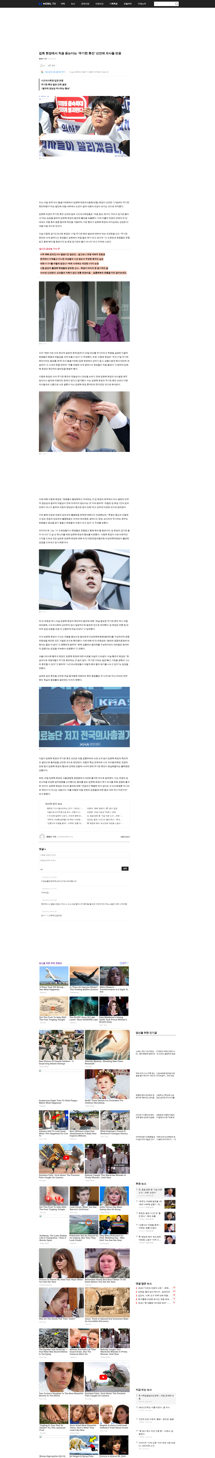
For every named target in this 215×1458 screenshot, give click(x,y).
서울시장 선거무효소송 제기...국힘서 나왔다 (63, 812)
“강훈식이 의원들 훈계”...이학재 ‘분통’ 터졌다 (64, 823)
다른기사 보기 (125, 837)
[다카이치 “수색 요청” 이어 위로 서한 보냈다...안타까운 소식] (156, 1446)
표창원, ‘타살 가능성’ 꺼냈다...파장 (101, 812)
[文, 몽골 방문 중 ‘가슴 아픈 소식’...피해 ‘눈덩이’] (156, 1192)
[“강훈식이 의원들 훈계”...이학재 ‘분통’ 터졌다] (156, 1228)
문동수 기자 (43, 59)
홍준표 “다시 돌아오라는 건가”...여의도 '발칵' (63, 808)
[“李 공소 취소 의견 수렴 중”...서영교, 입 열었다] (156, 1434)
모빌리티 (128, 4)
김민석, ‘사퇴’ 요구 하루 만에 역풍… (154, 1295)
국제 (63, 4)
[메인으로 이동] (47, 4)
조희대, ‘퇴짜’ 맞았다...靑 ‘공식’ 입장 (102, 808)
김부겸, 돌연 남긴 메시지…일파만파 (154, 1292)
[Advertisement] (107, 29)
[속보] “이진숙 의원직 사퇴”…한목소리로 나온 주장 (155, 1288)
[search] (176, 4)
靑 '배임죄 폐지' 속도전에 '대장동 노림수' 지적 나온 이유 (104, 823)
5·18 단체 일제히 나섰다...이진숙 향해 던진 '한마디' (64, 816)
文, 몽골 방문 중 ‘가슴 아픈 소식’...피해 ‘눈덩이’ (103, 816)
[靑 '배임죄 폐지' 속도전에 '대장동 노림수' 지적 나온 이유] (156, 1240)
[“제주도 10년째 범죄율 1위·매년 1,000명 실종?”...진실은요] (156, 1204)
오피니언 (85, 4)
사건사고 (99, 4)
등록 (125, 869)
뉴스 (73, 4)
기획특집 (114, 4)
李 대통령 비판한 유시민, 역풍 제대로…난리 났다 (155, 1299)
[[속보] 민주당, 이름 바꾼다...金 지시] (156, 1410)
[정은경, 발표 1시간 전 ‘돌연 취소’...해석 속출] (156, 1216)
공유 (53, 65)
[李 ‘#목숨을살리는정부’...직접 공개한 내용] (156, 1398)
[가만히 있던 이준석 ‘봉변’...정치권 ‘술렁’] (156, 1422)
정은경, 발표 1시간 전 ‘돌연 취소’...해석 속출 (103, 820)
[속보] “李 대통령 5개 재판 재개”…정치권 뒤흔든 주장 (155, 1303)
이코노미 (142, 4)
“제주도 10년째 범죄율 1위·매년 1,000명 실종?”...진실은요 (64, 820)
